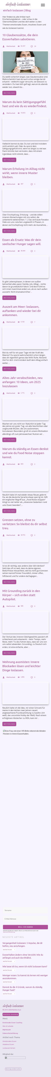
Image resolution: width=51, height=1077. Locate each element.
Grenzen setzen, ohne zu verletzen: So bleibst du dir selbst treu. (24, 524)
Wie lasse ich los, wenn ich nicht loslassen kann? (24, 966)
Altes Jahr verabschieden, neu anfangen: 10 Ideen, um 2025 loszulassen (22, 382)
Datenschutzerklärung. (9, 932)
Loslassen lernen (9, 1048)
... (23, 87)
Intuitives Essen (8, 1044)
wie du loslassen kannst (13, 28)
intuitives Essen (35, 24)
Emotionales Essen (9, 1041)
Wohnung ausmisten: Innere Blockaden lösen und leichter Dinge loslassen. (21, 666)
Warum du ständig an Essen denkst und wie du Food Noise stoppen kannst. (25, 453)
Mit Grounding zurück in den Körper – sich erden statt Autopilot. (21, 595)
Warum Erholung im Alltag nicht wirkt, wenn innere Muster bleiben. (23, 173)
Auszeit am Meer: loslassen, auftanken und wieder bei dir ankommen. (21, 311)
